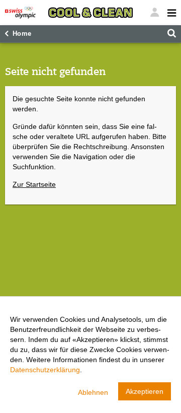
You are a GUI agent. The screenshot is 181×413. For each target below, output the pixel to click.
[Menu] (154, 12)
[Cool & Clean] (90, 12)
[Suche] (171, 33)
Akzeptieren (144, 391)
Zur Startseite (34, 184)
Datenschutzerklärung (45, 370)
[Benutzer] (169, 12)
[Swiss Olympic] (20, 12)
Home (22, 33)
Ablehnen (93, 392)
